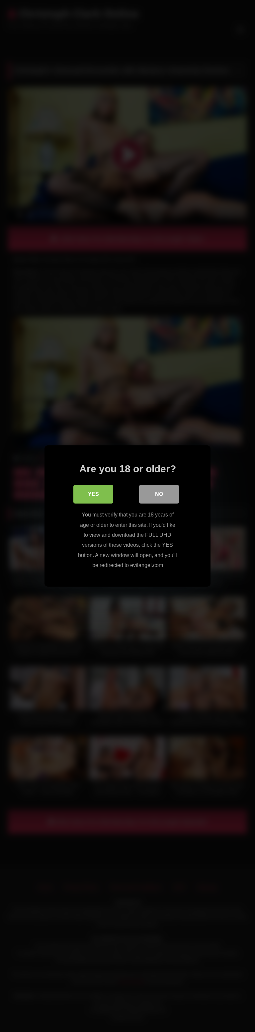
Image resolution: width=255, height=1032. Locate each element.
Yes (93, 494)
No (159, 494)
